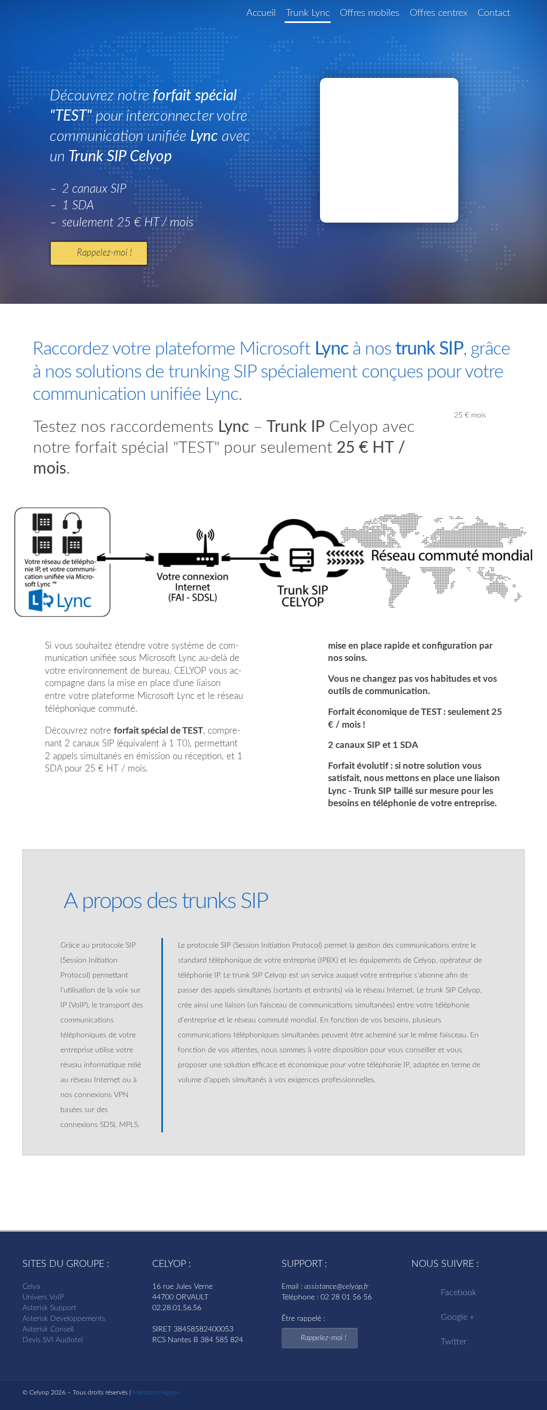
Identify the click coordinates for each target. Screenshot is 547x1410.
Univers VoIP (43, 1297)
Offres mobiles (370, 13)
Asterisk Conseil (48, 1329)
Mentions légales (155, 1392)
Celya (31, 1286)
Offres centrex (438, 13)
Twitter (454, 1341)
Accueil (261, 13)
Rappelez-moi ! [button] (104, 252)
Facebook (458, 1292)
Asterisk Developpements (63, 1318)
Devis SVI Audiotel (52, 1340)
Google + (457, 1317)
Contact (494, 13)
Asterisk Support (49, 1308)
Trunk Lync (308, 13)
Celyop (62, 22)
